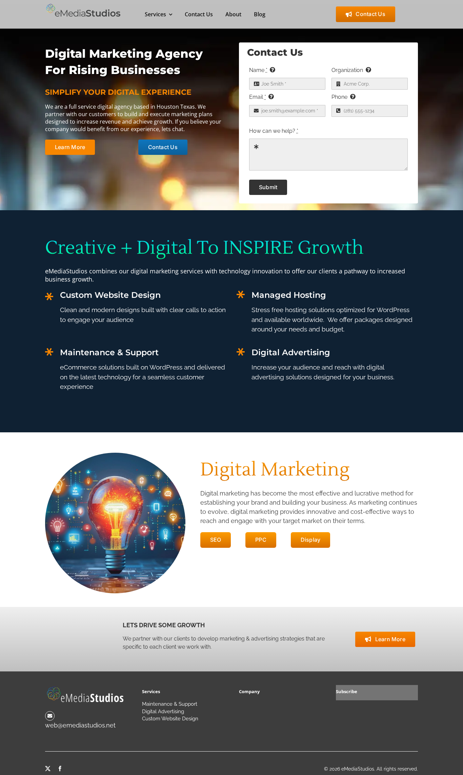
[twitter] (48, 768)
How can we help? (273, 131)
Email (257, 97)
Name (258, 70)
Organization (347, 70)
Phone (339, 97)
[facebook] (60, 768)
